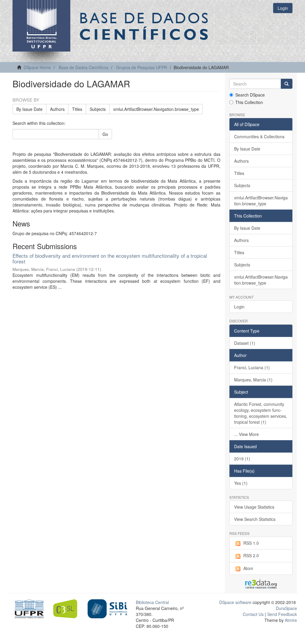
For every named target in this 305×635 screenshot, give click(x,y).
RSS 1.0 (251, 543)
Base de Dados (145, 25)
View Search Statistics (255, 519)
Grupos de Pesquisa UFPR (141, 67)
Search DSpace (250, 95)
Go (105, 134)
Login (239, 307)
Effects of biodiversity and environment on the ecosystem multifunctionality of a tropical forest (110, 258)
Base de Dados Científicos (83, 67)
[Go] (286, 84)
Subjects (98, 109)
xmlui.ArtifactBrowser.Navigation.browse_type (156, 109)
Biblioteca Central (152, 602)
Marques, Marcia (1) (253, 380)
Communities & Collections (259, 136)
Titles (77, 109)
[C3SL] (67, 608)
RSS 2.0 (251, 555)
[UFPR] (28, 608)
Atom (248, 568)
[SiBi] (107, 608)
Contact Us (253, 614)
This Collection (249, 102)
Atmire (290, 620)
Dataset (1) (244, 343)
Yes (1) (241, 483)
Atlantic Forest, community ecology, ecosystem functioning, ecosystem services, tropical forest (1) (260, 413)
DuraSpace (286, 608)
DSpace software (235, 602)
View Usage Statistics (254, 507)
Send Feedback (282, 614)
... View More (246, 434)
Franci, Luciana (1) (252, 367)
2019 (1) (242, 459)
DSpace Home (37, 67)
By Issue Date (29, 109)
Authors (57, 109)
